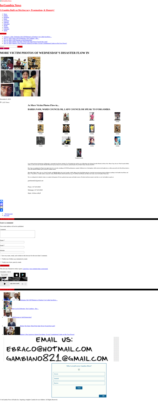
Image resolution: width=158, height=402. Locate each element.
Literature (6, 29)
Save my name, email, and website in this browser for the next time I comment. (24, 255)
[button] (28, 198)
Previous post (9, 214)
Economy (6, 20)
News (5, 14)
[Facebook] (79, 201)
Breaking (6, 17)
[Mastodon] (79, 204)
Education (7, 24)
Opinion (6, 27)
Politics (6, 15)
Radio (5, 19)
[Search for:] (8, 46)
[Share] (79, 210)
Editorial (6, 22)
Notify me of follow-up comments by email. (15, 259)
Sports (5, 30)
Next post (6, 215)
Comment (3, 229)
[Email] (79, 207)
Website (2, 250)
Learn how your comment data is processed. (35, 269)
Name (2, 240)
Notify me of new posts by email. (11, 262)
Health (5, 25)
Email (2, 245)
